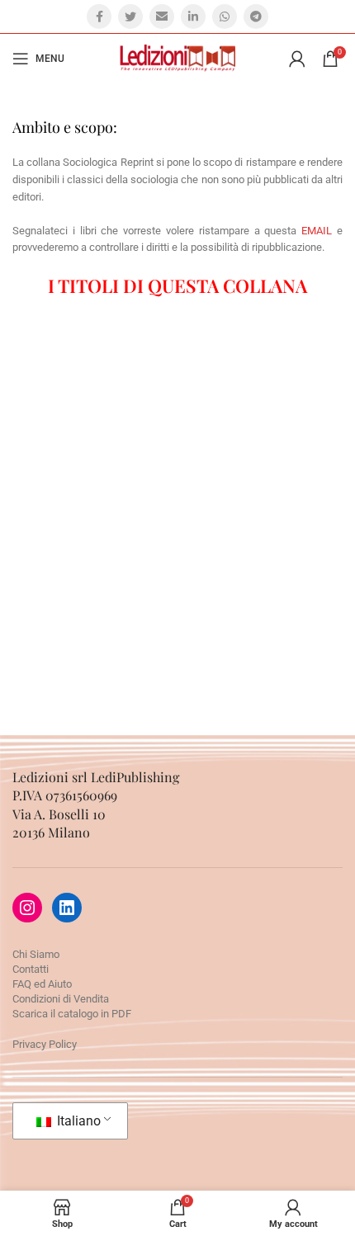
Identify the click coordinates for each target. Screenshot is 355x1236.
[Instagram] (27, 907)
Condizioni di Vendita (60, 999)
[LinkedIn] (67, 907)
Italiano (77, 1121)
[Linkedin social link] (193, 16)
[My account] (297, 58)
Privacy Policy (44, 1044)
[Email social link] (161, 16)
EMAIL (316, 230)
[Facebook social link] (99, 16)
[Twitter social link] (130, 16)
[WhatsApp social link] (224, 16)
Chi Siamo (35, 954)
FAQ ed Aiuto (42, 984)
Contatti (30, 969)
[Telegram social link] (256, 16)
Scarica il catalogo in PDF (71, 1013)
